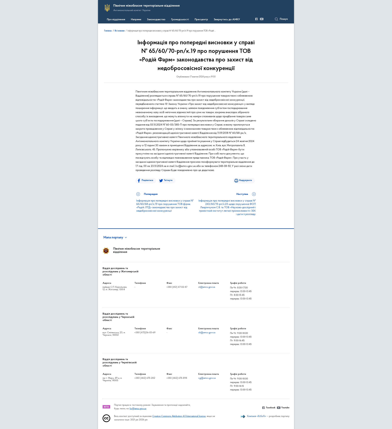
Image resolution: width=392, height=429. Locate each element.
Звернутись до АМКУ (227, 19)
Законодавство (156, 19)
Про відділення (116, 19)
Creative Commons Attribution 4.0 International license (179, 416)
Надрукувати (245, 180)
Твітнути (168, 180)
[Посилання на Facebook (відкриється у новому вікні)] (256, 19)
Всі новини (119, 31)
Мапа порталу (113, 237)
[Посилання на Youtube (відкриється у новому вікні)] (262, 19)
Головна (108, 31)
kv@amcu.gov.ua (138, 409)
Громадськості (180, 19)
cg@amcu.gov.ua (207, 378)
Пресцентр (201, 19)
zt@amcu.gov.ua (206, 287)
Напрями (136, 19)
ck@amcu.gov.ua (206, 332)
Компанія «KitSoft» (256, 416)
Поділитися (147, 180)
